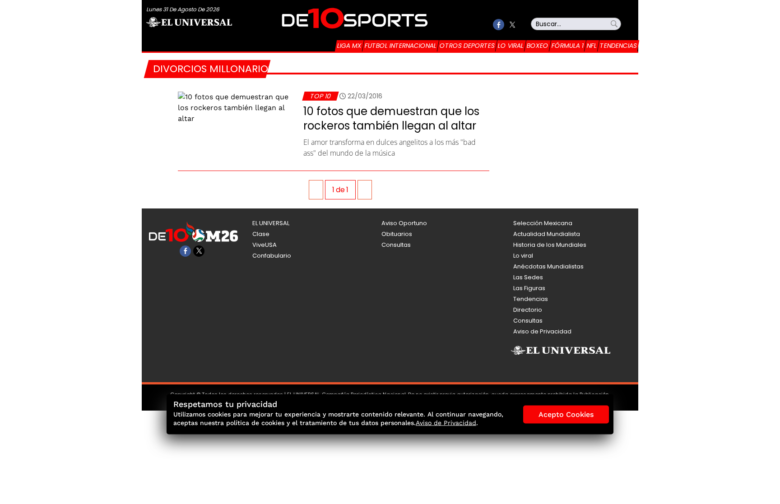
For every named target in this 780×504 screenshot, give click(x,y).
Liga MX (349, 45)
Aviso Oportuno (404, 223)
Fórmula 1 (568, 45)
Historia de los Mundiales (549, 244)
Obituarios (396, 234)
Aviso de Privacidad (542, 331)
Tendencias (618, 45)
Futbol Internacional (400, 45)
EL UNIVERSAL (270, 223)
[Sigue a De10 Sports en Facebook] (498, 24)
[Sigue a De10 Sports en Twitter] (512, 24)
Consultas (396, 244)
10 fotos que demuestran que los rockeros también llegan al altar (391, 118)
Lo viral (511, 45)
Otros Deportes (467, 45)
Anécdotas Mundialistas (548, 266)
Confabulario (271, 255)
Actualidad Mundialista (546, 234)
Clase (260, 234)
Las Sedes (528, 277)
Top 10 (320, 96)
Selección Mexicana (542, 223)
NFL (592, 45)
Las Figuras (529, 288)
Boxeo (537, 45)
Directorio (527, 309)
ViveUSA (264, 244)
